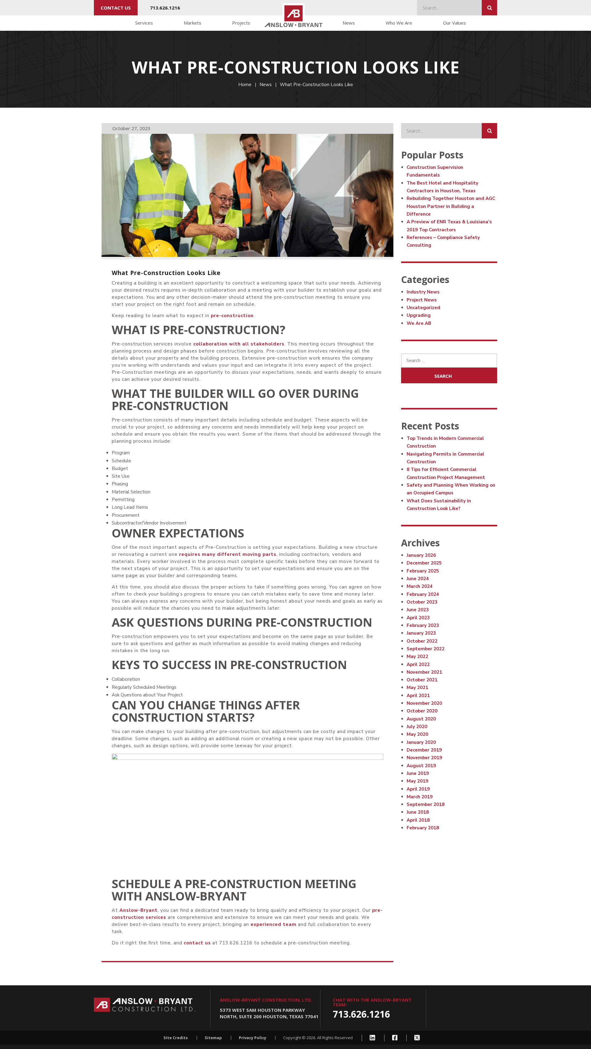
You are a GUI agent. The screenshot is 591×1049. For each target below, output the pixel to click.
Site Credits (175, 1037)
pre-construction (232, 316)
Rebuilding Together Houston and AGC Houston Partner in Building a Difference (451, 206)
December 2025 (424, 563)
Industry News (423, 292)
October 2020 (422, 711)
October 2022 (422, 641)
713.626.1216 (165, 8)
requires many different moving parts (227, 554)
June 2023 (418, 610)
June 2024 (418, 579)
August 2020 (421, 719)
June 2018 (418, 812)
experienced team (273, 924)
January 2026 (421, 555)
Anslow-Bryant (138, 910)
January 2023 (421, 633)
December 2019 (424, 750)
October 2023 (422, 602)
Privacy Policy (252, 1037)
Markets (192, 23)
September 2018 (425, 804)
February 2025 (423, 571)
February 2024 (423, 594)
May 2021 (417, 687)
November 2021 (424, 672)
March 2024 (419, 586)
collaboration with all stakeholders (238, 344)
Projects (241, 23)
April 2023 (418, 618)
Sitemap (213, 1037)
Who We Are (399, 23)
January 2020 (421, 742)
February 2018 (423, 828)
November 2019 (424, 758)
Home (244, 84)
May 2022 (417, 656)
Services (144, 23)
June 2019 (418, 773)
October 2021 (422, 680)
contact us (116, 8)
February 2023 (423, 625)
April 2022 (418, 664)
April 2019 (418, 789)
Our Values (454, 23)
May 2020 (417, 734)
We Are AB (419, 323)
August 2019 (421, 766)
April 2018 (418, 820)
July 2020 (417, 727)
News (349, 23)
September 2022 (425, 649)
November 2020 (424, 703)
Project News (422, 300)
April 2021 (418, 695)
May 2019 (417, 781)
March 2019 (419, 797)
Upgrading (419, 315)
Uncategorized (423, 308)
